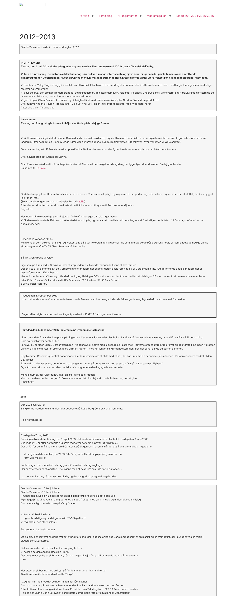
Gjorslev (40, 167)
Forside (84, 15)
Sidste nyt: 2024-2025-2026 (195, 15)
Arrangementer (127, 15)
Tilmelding (105, 15)
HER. (81, 201)
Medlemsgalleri (157, 15)
